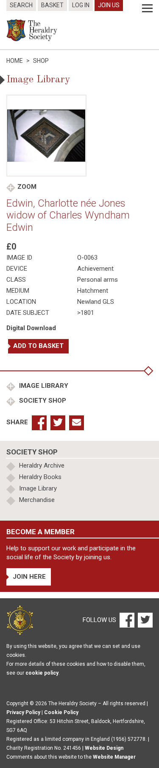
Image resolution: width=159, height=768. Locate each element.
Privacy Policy (23, 712)
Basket (52, 5)
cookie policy (42, 673)
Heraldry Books (40, 477)
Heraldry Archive (41, 465)
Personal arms (97, 279)
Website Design (104, 748)
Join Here (29, 576)
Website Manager (114, 757)
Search (21, 5)
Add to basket (38, 346)
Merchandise (37, 500)
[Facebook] (126, 620)
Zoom (26, 187)
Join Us (109, 5)
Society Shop (41, 400)
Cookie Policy (61, 712)
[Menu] (147, 8)
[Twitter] (144, 620)
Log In (80, 5)
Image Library (42, 386)
